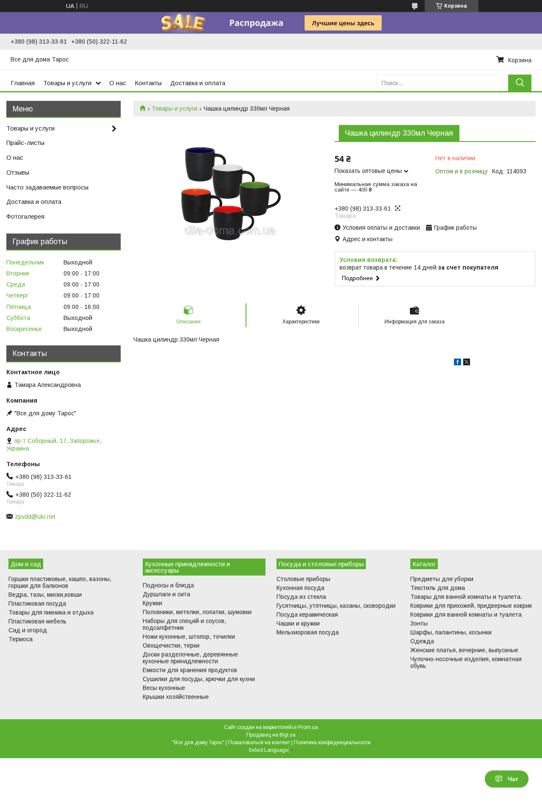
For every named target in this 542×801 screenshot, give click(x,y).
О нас (117, 82)
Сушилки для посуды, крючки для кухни (199, 679)
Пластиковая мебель (37, 621)
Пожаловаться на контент (259, 742)
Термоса (20, 639)
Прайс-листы (25, 142)
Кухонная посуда (300, 587)
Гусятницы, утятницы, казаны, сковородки (336, 605)
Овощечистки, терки (171, 645)
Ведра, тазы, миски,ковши (45, 594)
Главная (23, 82)
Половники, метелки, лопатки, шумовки (197, 612)
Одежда (422, 641)
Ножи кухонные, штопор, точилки (189, 636)
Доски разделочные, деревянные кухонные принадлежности (190, 658)
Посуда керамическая (307, 614)
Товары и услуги (67, 82)
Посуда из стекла (301, 596)
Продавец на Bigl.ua (271, 735)
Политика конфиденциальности (332, 742)
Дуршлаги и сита (166, 594)
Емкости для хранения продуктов (190, 670)
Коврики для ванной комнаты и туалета (466, 614)
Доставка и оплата (197, 82)
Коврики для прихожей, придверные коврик (471, 605)
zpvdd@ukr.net (35, 516)
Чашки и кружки (298, 623)
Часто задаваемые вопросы (47, 187)
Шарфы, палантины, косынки (451, 632)
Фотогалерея (25, 216)
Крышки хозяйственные (176, 696)
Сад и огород (27, 630)
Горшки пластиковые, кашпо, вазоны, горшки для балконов (59, 582)
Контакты (148, 82)
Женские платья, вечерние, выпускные (464, 650)
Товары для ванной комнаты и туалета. (466, 596)
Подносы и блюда (168, 585)
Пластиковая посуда (37, 603)
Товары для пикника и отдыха (51, 612)
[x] (466, 363)
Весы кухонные (164, 687)
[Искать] (519, 83)
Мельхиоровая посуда (308, 632)
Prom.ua (308, 727)
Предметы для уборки (441, 579)
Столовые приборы (303, 579)
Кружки (152, 603)
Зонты (419, 623)
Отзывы (17, 172)
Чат (513, 779)
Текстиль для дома (437, 587)
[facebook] (457, 363)
